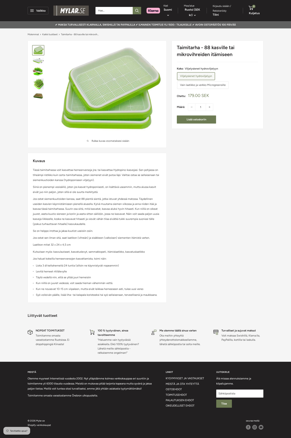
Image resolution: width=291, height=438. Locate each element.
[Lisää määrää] (209, 107)
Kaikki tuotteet (50, 34)
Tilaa (224, 403)
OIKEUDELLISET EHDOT (180, 405)
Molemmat (33, 34)
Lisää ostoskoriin (196, 119)
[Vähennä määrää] (191, 107)
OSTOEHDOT (174, 389)
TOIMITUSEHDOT (176, 394)
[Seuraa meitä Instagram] (254, 427)
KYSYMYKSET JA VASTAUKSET (185, 378)
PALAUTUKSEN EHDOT (180, 400)
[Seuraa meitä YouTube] (261, 427)
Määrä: (181, 107)
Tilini (216, 14)
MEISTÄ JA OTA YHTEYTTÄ (182, 383)
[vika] (137, 10)
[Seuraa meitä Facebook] (248, 427)
